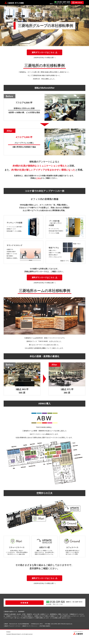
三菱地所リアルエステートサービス (12, 626)
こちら (38, 178)
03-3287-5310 (74, 601)
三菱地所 (6, 623)
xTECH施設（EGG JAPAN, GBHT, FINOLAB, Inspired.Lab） (59, 623)
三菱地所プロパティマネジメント (29, 626)
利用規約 (8, 632)
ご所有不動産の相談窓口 (44, 626)
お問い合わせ (77, 2)
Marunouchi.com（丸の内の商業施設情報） (19, 623)
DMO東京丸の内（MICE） (37, 623)
